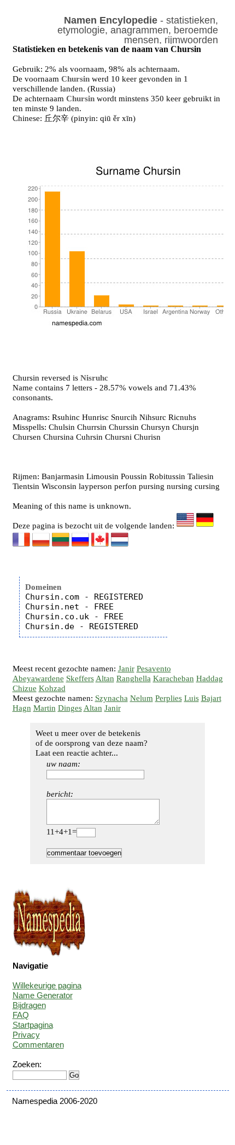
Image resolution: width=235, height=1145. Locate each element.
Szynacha (111, 698)
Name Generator (43, 995)
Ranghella (133, 678)
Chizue (25, 688)
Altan (105, 678)
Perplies (168, 698)
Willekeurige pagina (47, 985)
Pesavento (154, 668)
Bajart (211, 698)
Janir (126, 668)
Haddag (209, 678)
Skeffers (80, 678)
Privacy (26, 1034)
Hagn (22, 708)
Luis (191, 698)
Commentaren (38, 1044)
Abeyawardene (38, 678)
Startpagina (33, 1024)
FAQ (21, 1015)
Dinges (70, 708)
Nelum (141, 698)
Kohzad (52, 688)
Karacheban (173, 678)
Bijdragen (29, 1005)
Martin (44, 708)
